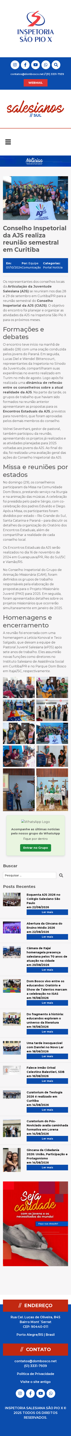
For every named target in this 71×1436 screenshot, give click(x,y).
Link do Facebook (25, 65)
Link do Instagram (15, 65)
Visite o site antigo (35, 1382)
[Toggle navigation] (8, 142)
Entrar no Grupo (35, 848)
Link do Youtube (35, 65)
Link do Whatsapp (46, 65)
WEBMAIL (35, 83)
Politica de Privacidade (35, 1374)
